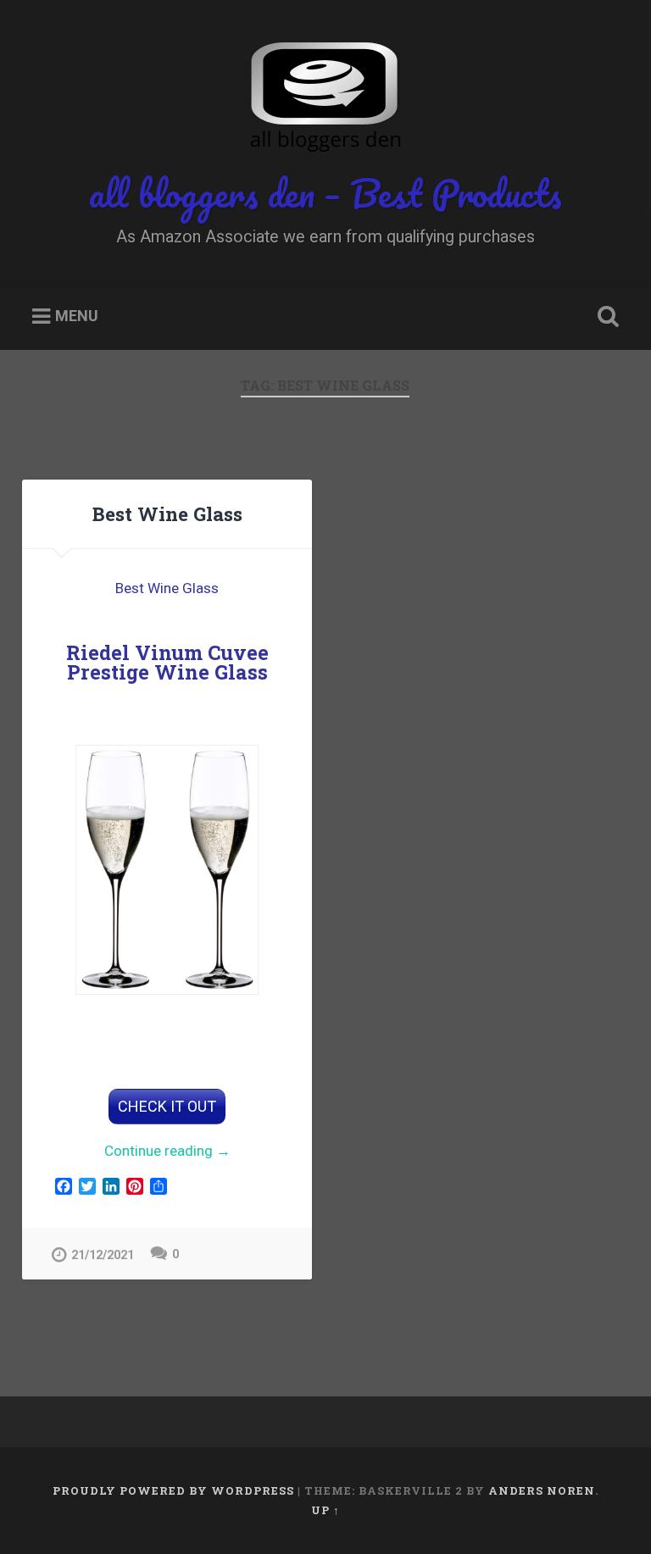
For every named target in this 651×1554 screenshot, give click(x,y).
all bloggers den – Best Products (325, 193)
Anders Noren (541, 1490)
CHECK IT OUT (167, 1106)
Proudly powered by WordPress (173, 1490)
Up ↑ (325, 1510)
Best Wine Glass (167, 513)
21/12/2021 (102, 1255)
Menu (76, 316)
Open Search (605, 317)
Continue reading (180, 1152)
